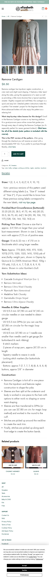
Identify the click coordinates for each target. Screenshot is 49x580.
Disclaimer (5, 534)
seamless (37, 168)
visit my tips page (27, 202)
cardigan (15, 168)
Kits (3, 502)
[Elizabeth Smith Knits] (24, 8)
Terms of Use (6, 524)
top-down (43, 168)
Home (3, 16)
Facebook (5, 544)
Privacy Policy (6, 521)
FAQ (3, 518)
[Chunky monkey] (13, 457)
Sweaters (14, 165)
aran (6, 168)
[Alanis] (36, 457)
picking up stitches (23, 168)
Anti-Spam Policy (7, 531)
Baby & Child (6, 499)
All (8, 16)
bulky (10, 168)
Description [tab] (6, 173)
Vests (3, 493)
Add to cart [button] (13, 465)
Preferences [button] (39, 559)
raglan (32, 168)
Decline (24, 570)
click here (11, 147)
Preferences (24, 575)
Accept (24, 565)
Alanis (36, 471)
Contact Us (5, 515)
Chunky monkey (13, 471)
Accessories (6, 496)
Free (3, 506)
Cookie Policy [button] (33, 557)
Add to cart (18, 154)
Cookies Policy (7, 528)
